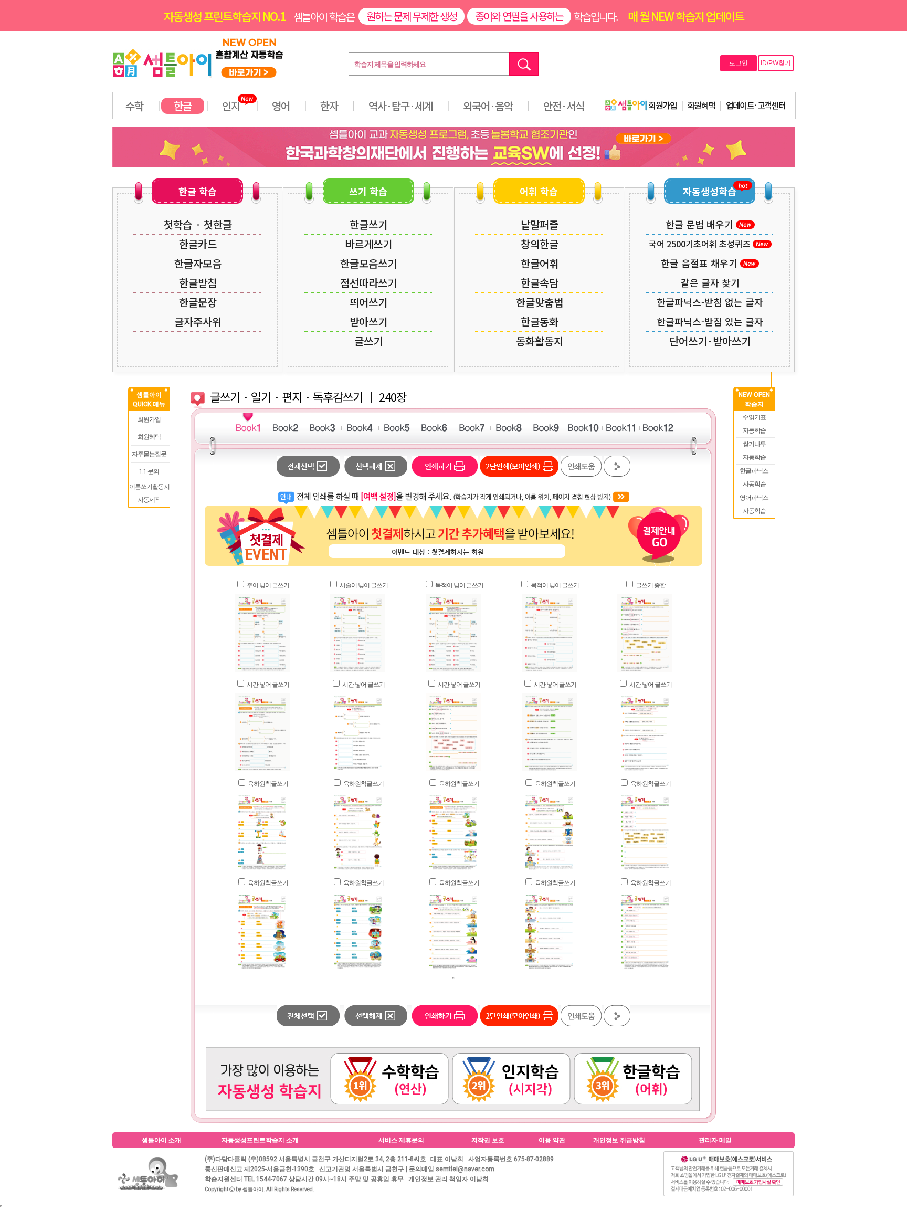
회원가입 (662, 105)
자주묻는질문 (149, 454)
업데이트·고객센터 (756, 105)
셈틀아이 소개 (161, 1140)
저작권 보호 (487, 1140)
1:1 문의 (149, 471)
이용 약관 (552, 1140)
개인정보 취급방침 (619, 1140)
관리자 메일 (715, 1140)
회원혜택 (701, 105)
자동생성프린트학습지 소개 (260, 1140)
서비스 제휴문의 (401, 1140)
